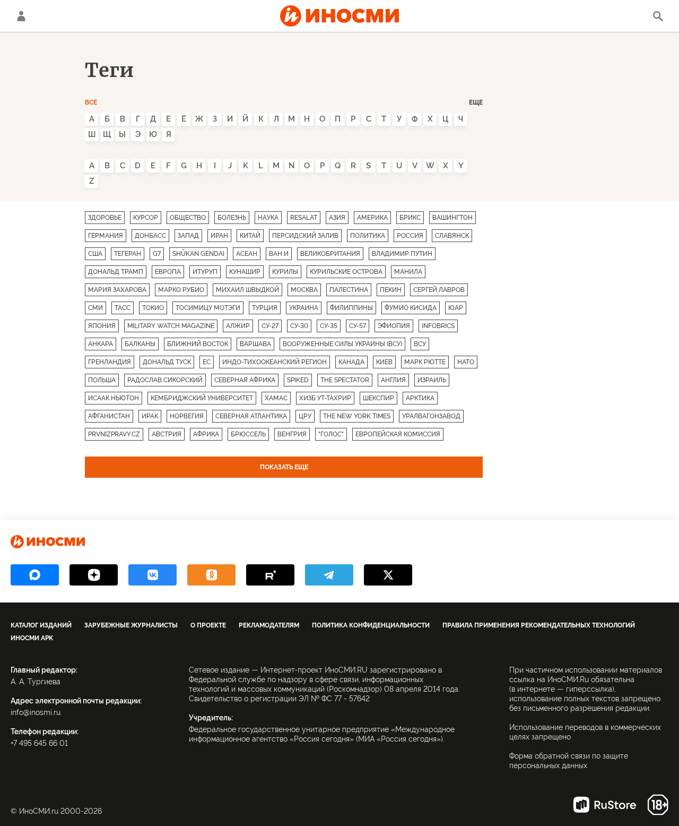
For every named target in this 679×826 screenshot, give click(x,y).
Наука (268, 217)
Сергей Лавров (439, 290)
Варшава (255, 344)
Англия (393, 380)
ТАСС (122, 308)
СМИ (95, 308)
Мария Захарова (117, 290)
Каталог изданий (41, 625)
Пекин (391, 290)
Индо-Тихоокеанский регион (274, 362)
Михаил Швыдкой (247, 290)
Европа (168, 272)
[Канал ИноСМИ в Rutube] (270, 575)
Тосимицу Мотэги (208, 308)
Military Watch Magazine (170, 326)
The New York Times (356, 416)
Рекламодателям (269, 625)
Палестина (348, 290)
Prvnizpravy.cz (114, 434)
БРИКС (410, 217)
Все (91, 102)
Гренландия (109, 362)
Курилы (285, 272)
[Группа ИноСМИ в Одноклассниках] (211, 575)
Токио (153, 308)
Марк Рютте (425, 362)
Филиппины (351, 308)
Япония (102, 326)
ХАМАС (276, 398)
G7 (157, 253)
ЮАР (455, 308)
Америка (372, 217)
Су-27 (270, 326)
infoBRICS (438, 326)
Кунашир (244, 272)
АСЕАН (246, 253)
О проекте (208, 625)
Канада (351, 362)
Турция (264, 308)
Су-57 (357, 326)
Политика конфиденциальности (371, 625)
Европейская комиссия (397, 434)
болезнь (231, 217)
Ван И (279, 253)
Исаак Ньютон (113, 398)
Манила (408, 272)
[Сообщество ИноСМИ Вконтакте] (152, 575)
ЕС (207, 362)
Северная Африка (244, 380)
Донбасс (150, 235)
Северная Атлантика (251, 416)
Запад (188, 235)
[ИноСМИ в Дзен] (93, 575)
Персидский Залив (305, 235)
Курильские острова (346, 272)
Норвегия (187, 416)
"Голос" (331, 434)
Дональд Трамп (115, 272)
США (95, 253)
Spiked (298, 380)
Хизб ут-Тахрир (325, 398)
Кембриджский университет (202, 398)
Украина (303, 308)
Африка (206, 434)
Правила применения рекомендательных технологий (538, 625)
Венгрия (292, 434)
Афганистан (109, 416)
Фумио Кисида (411, 308)
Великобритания (330, 253)
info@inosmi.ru (35, 712)
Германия (105, 235)
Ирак (150, 416)
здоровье (104, 217)
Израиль (431, 380)
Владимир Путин (402, 253)
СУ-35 (328, 326)
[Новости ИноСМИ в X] (388, 575)
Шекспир (378, 398)
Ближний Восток (197, 344)
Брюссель (248, 434)
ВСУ (420, 344)
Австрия (166, 434)
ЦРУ (305, 416)
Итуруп (205, 272)
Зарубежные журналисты (131, 625)
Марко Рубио (181, 290)
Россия (410, 235)
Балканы (140, 344)
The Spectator (344, 380)
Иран (219, 235)
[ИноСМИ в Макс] (35, 575)
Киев (384, 362)
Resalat (303, 217)
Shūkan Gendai (198, 253)
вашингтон (452, 217)
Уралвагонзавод (431, 416)
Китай (250, 235)
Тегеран (127, 253)
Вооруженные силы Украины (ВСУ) (342, 344)
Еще (476, 102)
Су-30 (299, 326)
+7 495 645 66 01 (39, 743)
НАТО (465, 362)
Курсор (145, 217)
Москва (304, 290)
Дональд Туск (167, 362)
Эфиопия (394, 326)
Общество (188, 217)
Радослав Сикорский (165, 380)
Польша (102, 380)
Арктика (420, 398)
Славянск (452, 235)
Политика (367, 235)
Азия (337, 217)
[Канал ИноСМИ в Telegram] (329, 575)
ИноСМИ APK (32, 638)
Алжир (238, 326)
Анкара (100, 344)
